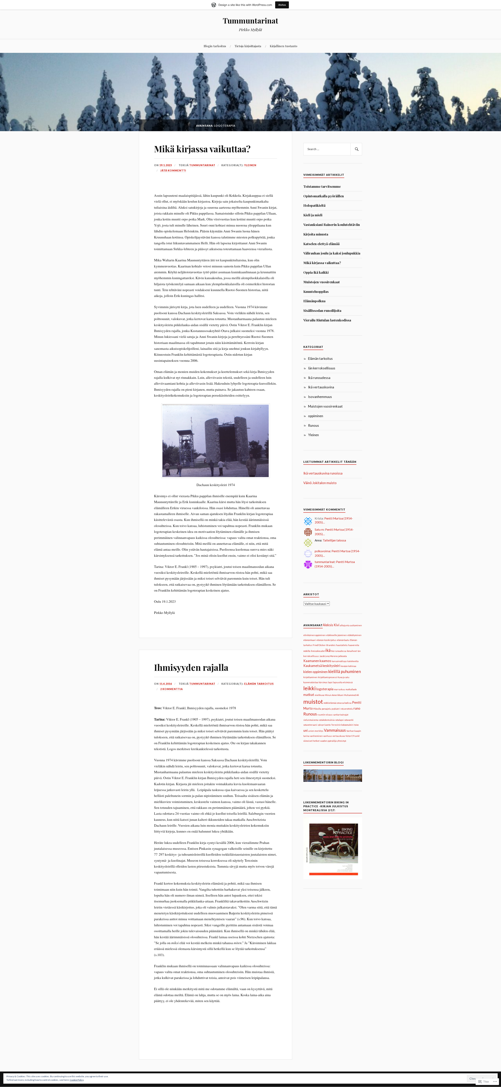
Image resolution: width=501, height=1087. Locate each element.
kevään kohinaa (348, 666)
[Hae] (356, 149)
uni (305, 730)
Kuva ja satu (343, 677)
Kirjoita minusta (315, 234)
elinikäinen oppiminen (314, 635)
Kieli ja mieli (312, 215)
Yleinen (250, 165)
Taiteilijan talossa (334, 540)
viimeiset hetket (311, 741)
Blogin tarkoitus (215, 46)
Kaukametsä (312, 666)
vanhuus (327, 736)
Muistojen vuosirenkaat (321, 282)
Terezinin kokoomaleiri (342, 724)
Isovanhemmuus (320, 397)
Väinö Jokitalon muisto (320, 483)
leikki (309, 688)
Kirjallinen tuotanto (283, 46)
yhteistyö (341, 741)
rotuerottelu (347, 708)
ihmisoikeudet (318, 651)
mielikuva (319, 695)
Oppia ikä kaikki (316, 272)
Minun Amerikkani (334, 695)
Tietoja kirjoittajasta (248, 46)
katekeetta (353, 661)
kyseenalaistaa (310, 682)
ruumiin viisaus (324, 714)
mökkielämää (329, 703)
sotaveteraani (310, 724)
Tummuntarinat (250, 20)
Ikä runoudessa (319, 378)
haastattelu (342, 645)
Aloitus (282, 4)
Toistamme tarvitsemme (322, 186)
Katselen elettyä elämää (321, 244)
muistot (313, 701)
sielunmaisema (310, 720)
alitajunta (345, 625)
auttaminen (356, 625)
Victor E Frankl (352, 736)
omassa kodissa (344, 703)
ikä (328, 650)
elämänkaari (309, 640)
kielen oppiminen (315, 672)
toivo (356, 724)
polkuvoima (322, 551)
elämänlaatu (343, 640)
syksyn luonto (324, 724)
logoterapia (324, 689)
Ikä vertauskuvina (321, 387)
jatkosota (342, 656)
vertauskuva (338, 736)
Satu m (319, 529)
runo (356, 708)
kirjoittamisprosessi (327, 677)
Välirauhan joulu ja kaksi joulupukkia (331, 253)
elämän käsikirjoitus (326, 640)
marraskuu (339, 689)
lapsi (330, 682)
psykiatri (336, 708)
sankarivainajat (340, 714)
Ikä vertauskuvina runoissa (322, 473)
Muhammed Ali (351, 695)
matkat (308, 695)
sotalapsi (339, 720)
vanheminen (316, 736)
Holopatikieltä (314, 205)
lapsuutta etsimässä (343, 682)
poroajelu (326, 708)
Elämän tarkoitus (259, 683)
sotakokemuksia (327, 720)
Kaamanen (311, 661)
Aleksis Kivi (331, 625)
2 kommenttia (171, 689)
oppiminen (315, 416)
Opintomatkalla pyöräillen (323, 196)
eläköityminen (354, 635)
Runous (313, 425)
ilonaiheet (352, 651)
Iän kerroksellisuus (321, 368)
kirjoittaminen (310, 677)
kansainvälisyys (339, 661)
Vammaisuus (335, 730)
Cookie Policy (77, 1079)
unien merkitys (315, 731)
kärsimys (323, 682)
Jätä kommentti (173, 170)
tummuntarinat (202, 165)
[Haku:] (332, 149)
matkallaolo (351, 689)
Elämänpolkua (314, 301)
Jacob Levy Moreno (328, 656)
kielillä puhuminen (344, 671)
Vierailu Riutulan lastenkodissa (327, 320)
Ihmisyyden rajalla (191, 667)
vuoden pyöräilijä (328, 741)
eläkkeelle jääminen (336, 635)
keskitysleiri (331, 666)
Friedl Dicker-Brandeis (324, 645)
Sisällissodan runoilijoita (322, 310)
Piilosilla (317, 708)
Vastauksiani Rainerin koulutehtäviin (331, 224)
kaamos (325, 661)
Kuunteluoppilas (316, 291)
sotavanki (348, 720)
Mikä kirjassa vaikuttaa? (202, 148)
